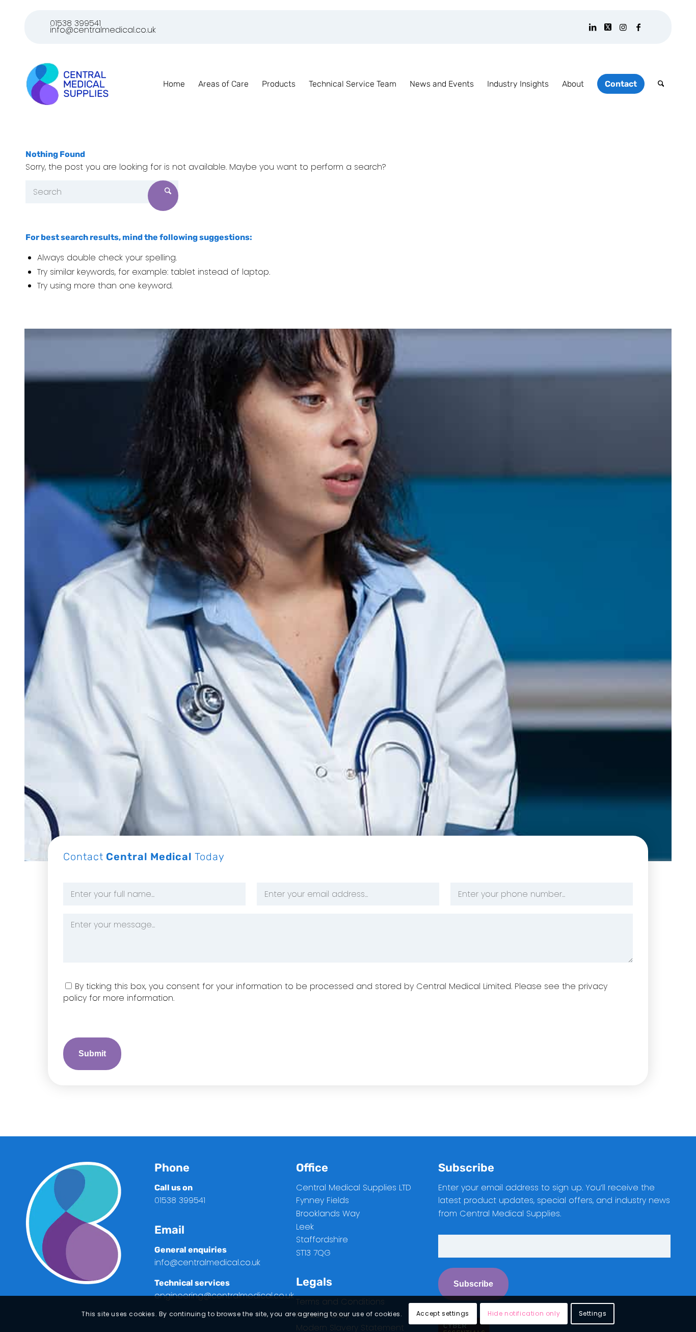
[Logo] (67, 84)
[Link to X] (607, 27)
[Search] (661, 84)
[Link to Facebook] (638, 27)
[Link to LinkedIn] (592, 27)
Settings (593, 1314)
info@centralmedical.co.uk (103, 30)
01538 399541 (75, 23)
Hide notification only (524, 1314)
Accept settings (442, 1314)
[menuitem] (174, 84)
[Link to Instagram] (622, 27)
